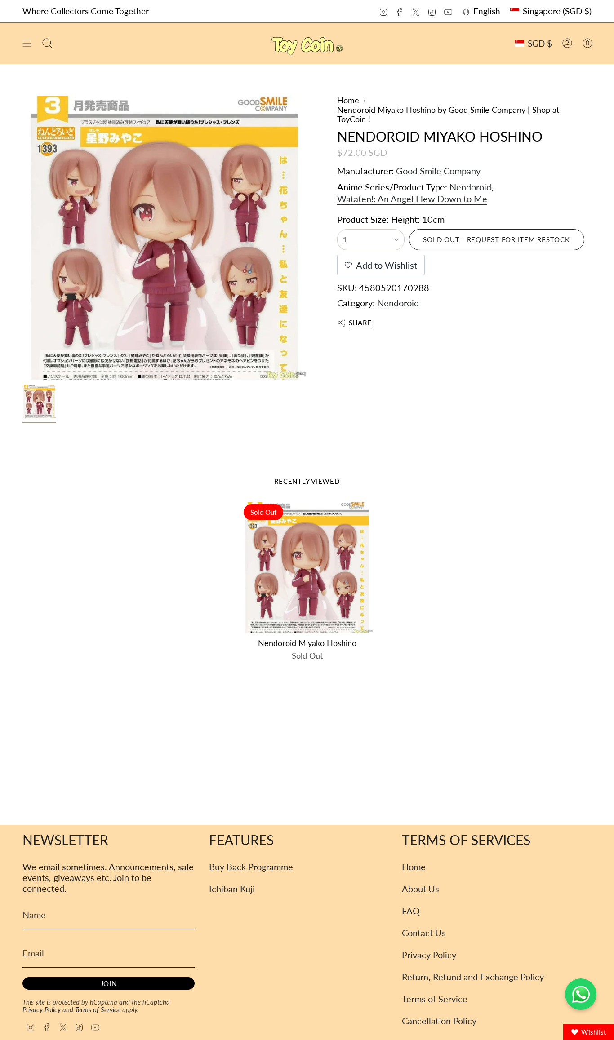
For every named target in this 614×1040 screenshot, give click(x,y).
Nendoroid (470, 186)
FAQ (411, 910)
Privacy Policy (41, 1009)
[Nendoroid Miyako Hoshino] (307, 567)
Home (348, 100)
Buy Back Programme (251, 866)
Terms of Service (97, 1009)
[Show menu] (27, 43)
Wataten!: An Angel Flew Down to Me (412, 198)
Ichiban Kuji (232, 888)
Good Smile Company (438, 170)
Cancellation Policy (439, 1020)
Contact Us (424, 932)
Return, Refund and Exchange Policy (473, 976)
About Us (420, 888)
